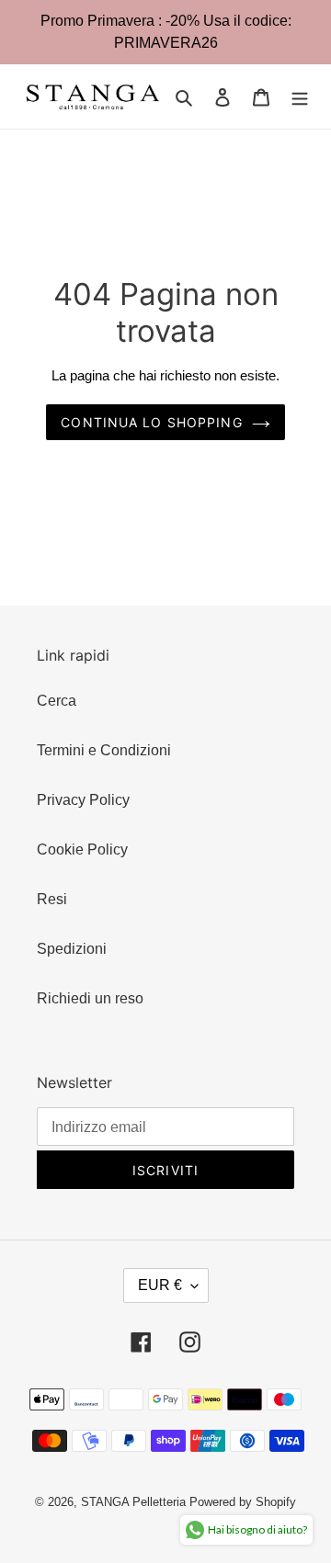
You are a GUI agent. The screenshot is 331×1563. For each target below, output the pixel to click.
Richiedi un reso (90, 998)
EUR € (160, 1285)
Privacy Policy (83, 800)
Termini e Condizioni (104, 750)
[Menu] (299, 96)
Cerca (56, 700)
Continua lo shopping (151, 422)
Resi (52, 899)
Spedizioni (72, 949)
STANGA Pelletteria (135, 1502)
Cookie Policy (82, 849)
